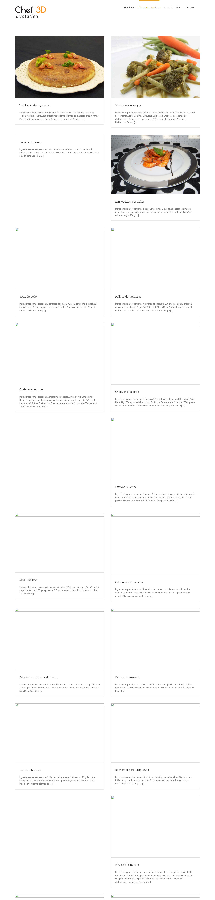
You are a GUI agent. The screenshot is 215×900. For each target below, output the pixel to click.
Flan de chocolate (30, 770)
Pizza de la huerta (127, 865)
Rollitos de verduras (128, 296)
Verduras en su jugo (129, 105)
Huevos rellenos (126, 487)
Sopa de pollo (28, 296)
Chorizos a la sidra (127, 392)
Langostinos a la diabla (129, 201)
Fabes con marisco (127, 677)
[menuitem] (131, 7)
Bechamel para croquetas (132, 770)
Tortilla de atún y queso (35, 105)
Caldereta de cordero (129, 582)
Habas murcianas (30, 142)
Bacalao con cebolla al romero (38, 677)
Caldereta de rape (31, 389)
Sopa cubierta (28, 580)
